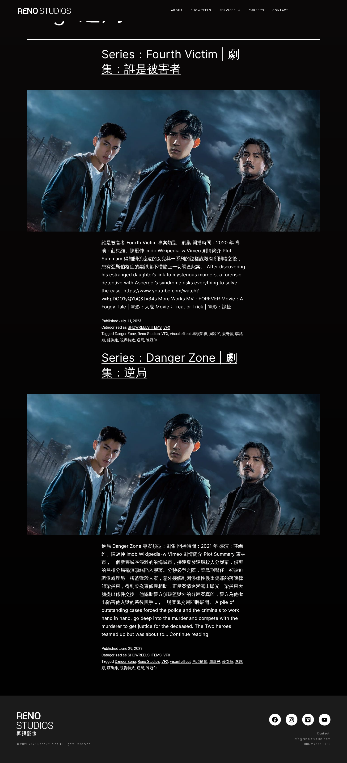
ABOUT (176, 10)
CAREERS (256, 10)
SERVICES (228, 10)
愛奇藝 (227, 334)
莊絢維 (112, 340)
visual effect (180, 334)
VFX (166, 327)
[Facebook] (275, 720)
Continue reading (188, 634)
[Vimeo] (308, 720)
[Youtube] (324, 720)
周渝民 (214, 334)
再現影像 (199, 334)
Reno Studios (149, 334)
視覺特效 (127, 340)
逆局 (140, 340)
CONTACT (280, 10)
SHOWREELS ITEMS (145, 327)
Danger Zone (125, 334)
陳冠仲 (151, 340)
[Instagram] (291, 720)
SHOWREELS (201, 10)
